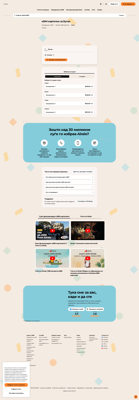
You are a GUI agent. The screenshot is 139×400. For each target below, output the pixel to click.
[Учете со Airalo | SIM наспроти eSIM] (52, 258)
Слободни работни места (81, 349)
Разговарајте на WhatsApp (85, 201)
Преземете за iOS (77, 309)
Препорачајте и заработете (30, 355)
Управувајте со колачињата (84, 388)
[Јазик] (101, 4)
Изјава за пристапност (69, 391)
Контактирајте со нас (57, 343)
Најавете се (114, 4)
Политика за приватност (59, 388)
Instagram (105, 339)
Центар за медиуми (81, 344)
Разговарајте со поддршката (55, 340)
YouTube (105, 348)
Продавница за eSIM (57, 10)
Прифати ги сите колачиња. (16, 385)
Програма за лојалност (30, 359)
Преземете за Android (96, 309)
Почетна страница (43, 10)
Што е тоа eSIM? (43, 337)
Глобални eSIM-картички (30, 344)
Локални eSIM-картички (62, 25)
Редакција (79, 346)
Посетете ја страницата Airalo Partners (93, 339)
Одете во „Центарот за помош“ (83, 171)
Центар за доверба (45, 388)
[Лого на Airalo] (7, 4)
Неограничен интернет (30, 340)
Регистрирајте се (128, 4)
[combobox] (69, 15)
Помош (99, 10)
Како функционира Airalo (74, 10)
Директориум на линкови (101, 388)
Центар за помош (56, 337)
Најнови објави (67, 337)
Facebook (105, 337)
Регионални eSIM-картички (31, 348)
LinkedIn (105, 346)
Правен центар (71, 388)
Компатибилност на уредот (44, 344)
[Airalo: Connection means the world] (87, 230)
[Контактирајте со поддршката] (136, 397)
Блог (93, 10)
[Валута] (106, 4)
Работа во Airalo (80, 352)
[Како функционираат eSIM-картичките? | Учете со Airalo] (52, 230)
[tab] (69, 72)
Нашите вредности (81, 341)
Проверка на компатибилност (57, 60)
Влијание (79, 339)
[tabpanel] (69, 94)
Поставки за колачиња (16, 393)
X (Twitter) (105, 341)
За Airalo (87, 10)
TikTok (104, 344)
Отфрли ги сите (16, 389)
